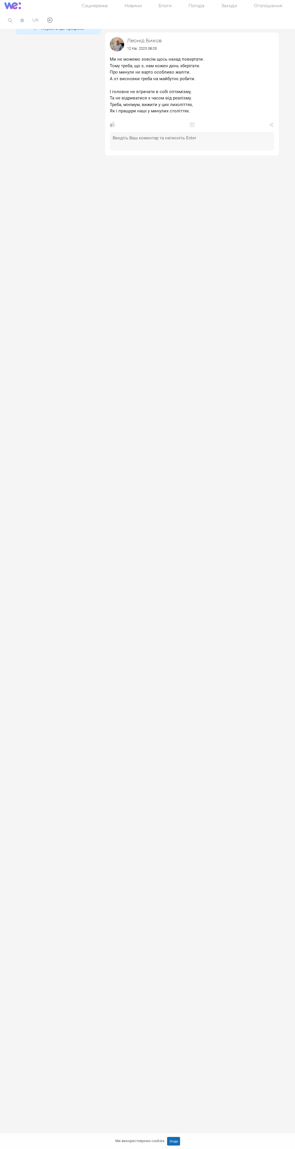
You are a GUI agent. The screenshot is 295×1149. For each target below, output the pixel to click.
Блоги (165, 5)
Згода (173, 1141)
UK (35, 20)
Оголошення (268, 5)
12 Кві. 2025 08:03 (142, 48)
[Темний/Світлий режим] (22, 20)
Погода (196, 5)
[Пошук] (10, 20)
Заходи (229, 5)
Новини (133, 5)
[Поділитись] (271, 126)
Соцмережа (95, 5)
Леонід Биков (144, 40)
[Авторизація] (50, 20)
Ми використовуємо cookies (139, 1141)
